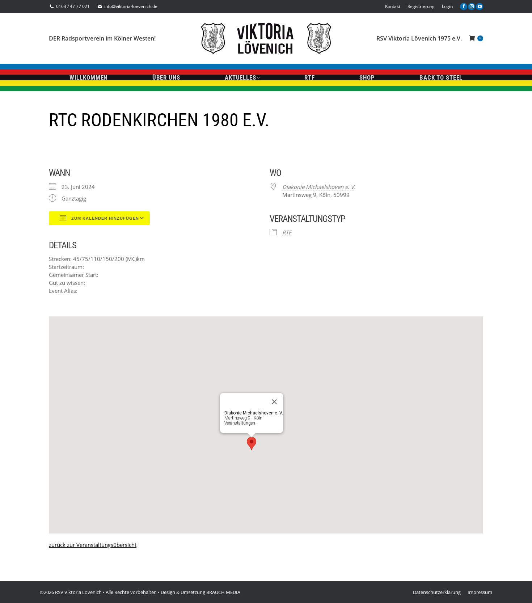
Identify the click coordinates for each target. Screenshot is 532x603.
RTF (286, 232)
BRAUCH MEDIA (223, 592)
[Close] (274, 401)
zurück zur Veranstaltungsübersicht (92, 544)
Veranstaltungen (239, 423)
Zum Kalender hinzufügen (104, 218)
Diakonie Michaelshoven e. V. (318, 186)
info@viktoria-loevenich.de (130, 6)
